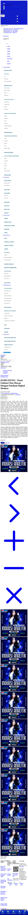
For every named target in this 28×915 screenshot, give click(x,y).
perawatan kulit (7, 290)
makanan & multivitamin (10, 267)
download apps (15, 3)
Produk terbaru (8, 70)
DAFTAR (19, 913)
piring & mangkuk (8, 257)
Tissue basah (6, 313)
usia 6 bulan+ (7, 185)
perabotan (6, 229)
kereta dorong (7, 180)
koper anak (7, 189)
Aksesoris (6, 128)
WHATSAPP (14, 913)
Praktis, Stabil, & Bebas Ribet (4, 904)
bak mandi (6, 328)
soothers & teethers (8, 245)
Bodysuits (6, 95)
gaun (5, 163)
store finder (15, 31)
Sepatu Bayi (6, 101)
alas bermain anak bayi (10, 341)
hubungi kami (9, 869)
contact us (14, 32)
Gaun (5, 120)
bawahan (6, 140)
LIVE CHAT (24, 913)
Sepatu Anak (6, 104)
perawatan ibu (7, 307)
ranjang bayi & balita (9, 225)
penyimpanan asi (7, 276)
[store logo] (11, 25)
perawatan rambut (7, 298)
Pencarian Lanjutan (5, 362)
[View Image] (14, 636)
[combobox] (7, 360)
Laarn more (17, 394)
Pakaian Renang (8, 132)
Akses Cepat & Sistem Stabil (3, 875)
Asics (8, 61)
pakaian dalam (7, 148)
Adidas (8, 48)
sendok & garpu (7, 259)
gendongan (7, 202)
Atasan (5, 115)
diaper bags (7, 209)
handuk (6, 332)
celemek (6, 248)
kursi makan (7, 282)
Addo (8, 46)
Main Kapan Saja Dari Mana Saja (3, 892)
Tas (5, 76)
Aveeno (9, 63)
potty (5, 324)
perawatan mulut (7, 300)
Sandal (5, 106)
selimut (6, 218)
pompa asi (6, 273)
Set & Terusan (7, 90)
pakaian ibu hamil (8, 152)
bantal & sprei (7, 222)
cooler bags (6, 278)
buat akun (5, 371)
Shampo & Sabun (7, 295)
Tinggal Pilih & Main (3, 909)
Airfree (8, 51)
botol (5, 238)
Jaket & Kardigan (7, 125)
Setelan (5, 123)
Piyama (5, 92)
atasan (5, 138)
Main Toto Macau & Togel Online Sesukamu (4, 868)
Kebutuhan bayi (8, 85)
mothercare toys (7, 347)
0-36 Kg (6, 198)
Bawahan (6, 118)
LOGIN (8, 913)
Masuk (2, 356)
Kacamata (6, 78)
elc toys (5, 349)
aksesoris (6, 212)
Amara (8, 56)
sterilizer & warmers (9, 241)
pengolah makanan (8, 264)
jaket (5, 145)
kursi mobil (7, 193)
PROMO (2, 913)
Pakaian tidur (7, 87)
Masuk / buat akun (7, 370)
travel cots (6, 205)
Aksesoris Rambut (7, 81)
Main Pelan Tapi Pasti (3, 887)
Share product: (4, 444)
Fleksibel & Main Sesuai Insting (3, 881)
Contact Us (19, 22)
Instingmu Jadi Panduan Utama (4, 899)
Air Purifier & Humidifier (9, 320)
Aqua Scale (9, 58)
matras (6, 232)
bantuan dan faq (9, 874)
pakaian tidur (7, 174)
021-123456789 (9, 879)
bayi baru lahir (7, 183)
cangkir (5, 254)
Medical (5, 318)
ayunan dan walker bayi (10, 337)
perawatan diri (7, 303)
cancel (2, 363)
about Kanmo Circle (18, 28)
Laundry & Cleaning (8, 315)
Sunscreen (6, 293)
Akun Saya (3, 355)
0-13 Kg (6, 195)
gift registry (15, 9)
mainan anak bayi (8, 344)
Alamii (8, 53)
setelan (5, 143)
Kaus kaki (6, 109)
